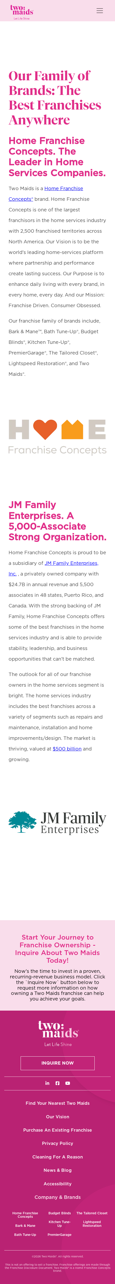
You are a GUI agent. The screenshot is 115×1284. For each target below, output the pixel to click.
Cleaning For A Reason (57, 1157)
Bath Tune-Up (25, 1234)
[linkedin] (47, 1083)
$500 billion (67, 749)
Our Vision (57, 1117)
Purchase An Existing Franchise (57, 1130)
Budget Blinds (59, 1213)
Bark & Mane (25, 1225)
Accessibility (58, 1184)
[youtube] (68, 1083)
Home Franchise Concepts (25, 1215)
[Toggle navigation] (100, 11)
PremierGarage (59, 1234)
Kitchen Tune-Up (60, 1223)
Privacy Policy (57, 1143)
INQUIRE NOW (57, 1063)
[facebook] (57, 1083)
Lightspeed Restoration (92, 1223)
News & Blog (58, 1170)
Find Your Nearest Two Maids (58, 1103)
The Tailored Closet (92, 1213)
